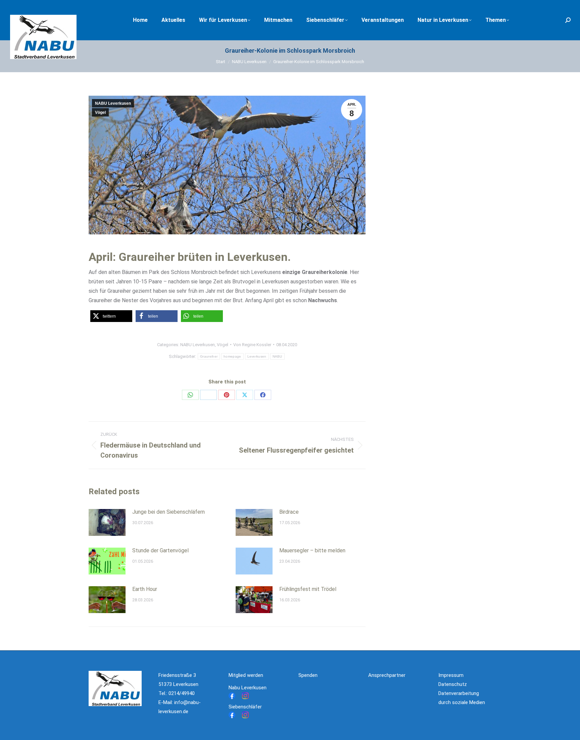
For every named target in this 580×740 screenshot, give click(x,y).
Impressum (451, 675)
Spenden (308, 675)
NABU (277, 356)
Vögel (100, 112)
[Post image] (107, 522)
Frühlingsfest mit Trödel (307, 589)
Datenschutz (452, 684)
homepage (232, 356)
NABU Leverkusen (113, 103)
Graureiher (209, 356)
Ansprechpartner (386, 675)
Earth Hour (144, 589)
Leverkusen (257, 356)
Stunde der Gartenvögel (160, 550)
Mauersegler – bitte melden (312, 550)
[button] (111, 316)
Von (252, 344)
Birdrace (289, 512)
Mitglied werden (246, 675)
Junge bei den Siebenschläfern (168, 512)
